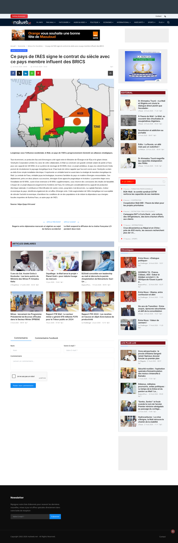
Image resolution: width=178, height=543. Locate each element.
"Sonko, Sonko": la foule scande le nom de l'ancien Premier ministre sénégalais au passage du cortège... (151, 405)
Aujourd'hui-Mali (86, 285)
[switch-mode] (165, 16)
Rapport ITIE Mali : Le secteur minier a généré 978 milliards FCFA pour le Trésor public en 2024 (62, 317)
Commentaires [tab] (21, 338)
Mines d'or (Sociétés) (35, 46)
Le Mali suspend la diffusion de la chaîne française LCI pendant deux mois (88, 227)
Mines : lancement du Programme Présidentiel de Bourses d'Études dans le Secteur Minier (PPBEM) (26, 317)
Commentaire (16, 356)
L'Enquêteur (15, 285)
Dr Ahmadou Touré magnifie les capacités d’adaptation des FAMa (151, 160)
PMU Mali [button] (50, 22)
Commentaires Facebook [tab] (46, 338)
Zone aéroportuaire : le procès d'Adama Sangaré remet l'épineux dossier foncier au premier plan (149, 355)
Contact (158, 16)
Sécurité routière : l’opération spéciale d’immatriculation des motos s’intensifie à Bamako (151, 372)
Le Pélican (141, 149)
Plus (161, 22)
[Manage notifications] (173, 531)
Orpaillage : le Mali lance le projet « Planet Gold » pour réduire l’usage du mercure (62, 276)
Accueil (13, 46)
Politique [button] (94, 22)
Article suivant (70, 222)
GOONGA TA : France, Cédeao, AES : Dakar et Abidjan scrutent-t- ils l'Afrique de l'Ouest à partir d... (150, 277)
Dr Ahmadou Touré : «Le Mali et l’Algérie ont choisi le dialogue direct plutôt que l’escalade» (151, 104)
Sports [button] (151, 22)
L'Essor (140, 111)
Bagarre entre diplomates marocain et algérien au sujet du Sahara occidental (36, 227)
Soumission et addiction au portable (150, 131)
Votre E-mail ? (69, 346)
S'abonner (55, 516)
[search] (168, 22)
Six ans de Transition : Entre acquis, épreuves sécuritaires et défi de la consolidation (151, 308)
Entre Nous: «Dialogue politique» (148, 259)
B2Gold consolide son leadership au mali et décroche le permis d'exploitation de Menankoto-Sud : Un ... (98, 277)
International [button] (123, 22)
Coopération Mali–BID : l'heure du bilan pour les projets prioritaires (143, 204)
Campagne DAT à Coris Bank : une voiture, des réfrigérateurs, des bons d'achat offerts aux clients (143, 216)
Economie (21, 46)
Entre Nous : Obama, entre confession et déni (150, 293)
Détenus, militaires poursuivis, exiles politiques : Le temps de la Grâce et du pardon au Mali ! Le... (151, 388)
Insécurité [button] (138, 22)
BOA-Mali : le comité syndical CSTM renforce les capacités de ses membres (141, 192)
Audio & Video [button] (79, 22)
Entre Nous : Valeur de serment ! (148, 321)
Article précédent (53, 222)
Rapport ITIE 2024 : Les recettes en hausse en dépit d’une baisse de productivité (98, 317)
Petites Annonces (18, 16)
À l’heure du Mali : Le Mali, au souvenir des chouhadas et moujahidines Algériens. (151, 118)
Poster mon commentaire (23, 385)
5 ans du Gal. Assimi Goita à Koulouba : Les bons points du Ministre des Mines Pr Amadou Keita (25, 277)
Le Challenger (86, 323)
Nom (13, 346)
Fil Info (39, 22)
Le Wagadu (142, 361)
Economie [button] (107, 22)
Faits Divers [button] (64, 22)
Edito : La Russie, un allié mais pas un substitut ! (149, 145)
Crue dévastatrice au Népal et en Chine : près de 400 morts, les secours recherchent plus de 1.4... (143, 230)
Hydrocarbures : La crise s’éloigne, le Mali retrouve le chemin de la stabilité (151, 419)
